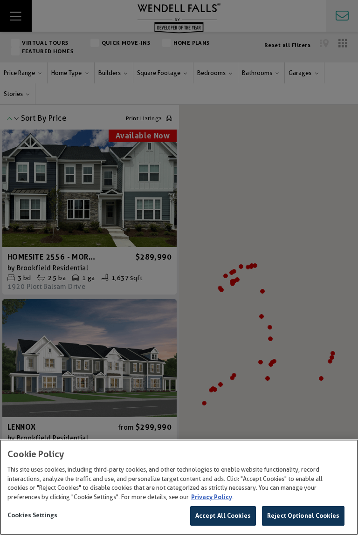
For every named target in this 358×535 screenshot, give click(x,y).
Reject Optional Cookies (303, 515)
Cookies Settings (32, 515)
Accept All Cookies (223, 515)
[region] (179, 487)
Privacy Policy (211, 497)
